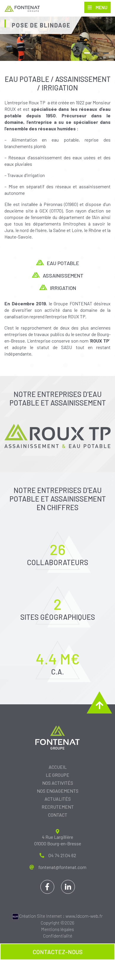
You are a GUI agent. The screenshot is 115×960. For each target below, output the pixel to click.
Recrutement (58, 807)
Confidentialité (57, 935)
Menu (101, 7)
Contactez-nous (58, 951)
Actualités (58, 799)
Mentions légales (57, 929)
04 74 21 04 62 (62, 855)
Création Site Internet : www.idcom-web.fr (60, 916)
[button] (77, 52)
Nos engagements (57, 791)
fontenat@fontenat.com (62, 867)
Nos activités (57, 783)
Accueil (58, 767)
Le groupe (57, 775)
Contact (57, 815)
